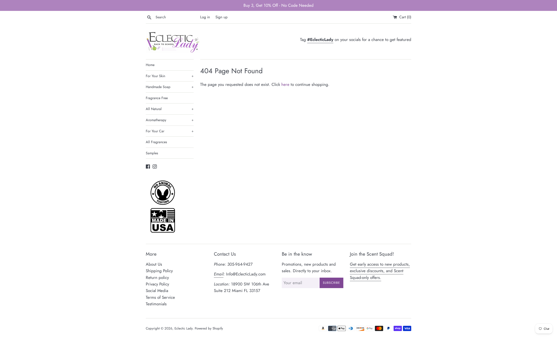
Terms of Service (160, 297)
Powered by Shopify (209, 328)
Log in (205, 17)
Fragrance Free (157, 97)
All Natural (170, 108)
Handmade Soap (170, 86)
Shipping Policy (159, 271)
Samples (152, 153)
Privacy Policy (157, 284)
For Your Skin (170, 75)
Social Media (157, 291)
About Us (154, 264)
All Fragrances (156, 141)
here (285, 84)
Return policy (157, 277)
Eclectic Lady (183, 328)
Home (150, 64)
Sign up (221, 17)
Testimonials (156, 304)
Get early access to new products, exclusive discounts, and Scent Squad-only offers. (380, 270)
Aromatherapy (170, 119)
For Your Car (170, 131)
